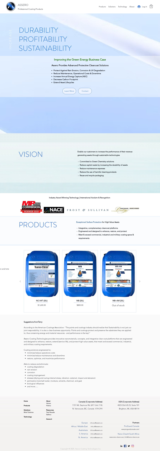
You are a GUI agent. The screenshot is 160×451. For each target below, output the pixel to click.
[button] (151, 6)
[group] (80, 281)
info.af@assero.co (96, 426)
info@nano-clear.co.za (132, 437)
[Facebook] (125, 446)
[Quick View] (42, 274)
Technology (28, 417)
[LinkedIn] (121, 446)
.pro (125, 429)
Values (48, 403)
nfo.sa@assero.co (96, 434)
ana (133, 429)
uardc (130, 429)
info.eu (92, 423)
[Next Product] (139, 281)
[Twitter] (129, 446)
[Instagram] (132, 446)
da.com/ (136, 429)
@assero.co (98, 423)
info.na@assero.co (96, 437)
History (48, 405)
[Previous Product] (20, 281)
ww (123, 429)
